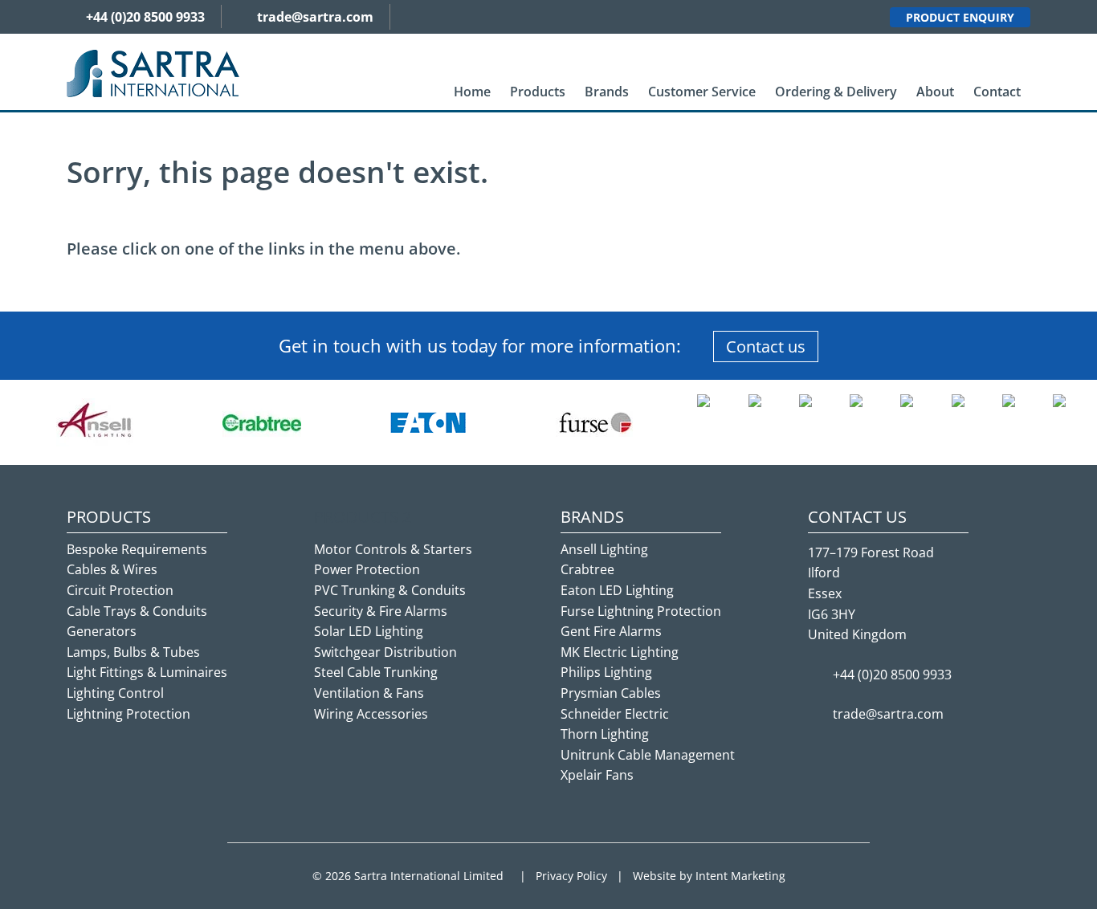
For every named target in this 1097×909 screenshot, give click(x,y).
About (935, 91)
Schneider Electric (615, 714)
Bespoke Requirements (137, 549)
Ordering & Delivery (836, 91)
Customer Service (702, 91)
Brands (607, 91)
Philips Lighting (606, 672)
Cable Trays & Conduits (137, 611)
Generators (102, 631)
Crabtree (587, 569)
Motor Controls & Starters (393, 549)
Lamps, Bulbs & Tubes (133, 652)
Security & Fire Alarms (380, 611)
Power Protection (367, 569)
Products (537, 91)
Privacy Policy (571, 875)
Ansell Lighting (604, 549)
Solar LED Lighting (368, 631)
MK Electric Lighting (620, 652)
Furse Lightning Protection (641, 611)
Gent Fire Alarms (611, 631)
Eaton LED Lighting (617, 590)
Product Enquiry (960, 17)
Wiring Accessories (371, 714)
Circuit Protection (120, 590)
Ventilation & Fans (369, 693)
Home (472, 91)
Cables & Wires (112, 569)
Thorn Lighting (605, 734)
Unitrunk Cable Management (648, 755)
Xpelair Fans (597, 775)
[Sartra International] (153, 72)
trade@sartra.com (315, 17)
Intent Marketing (740, 875)
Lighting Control (115, 693)
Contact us (765, 346)
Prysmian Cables (611, 693)
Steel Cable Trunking (376, 672)
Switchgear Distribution (385, 652)
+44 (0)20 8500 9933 (145, 17)
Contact (997, 91)
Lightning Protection (128, 714)
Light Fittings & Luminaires (147, 672)
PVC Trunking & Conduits (390, 590)
